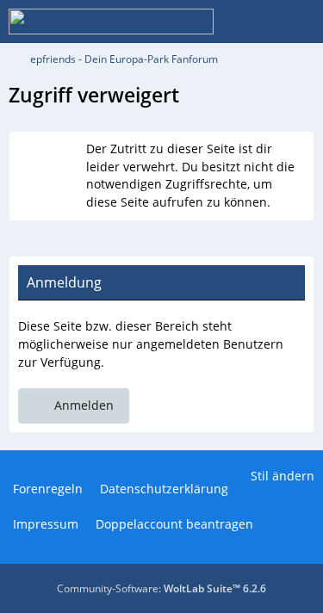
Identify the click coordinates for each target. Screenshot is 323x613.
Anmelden (84, 405)
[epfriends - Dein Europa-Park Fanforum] (111, 21)
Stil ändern (282, 475)
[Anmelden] (257, 21)
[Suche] (214, 21)
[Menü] (300, 21)
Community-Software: (161, 588)
